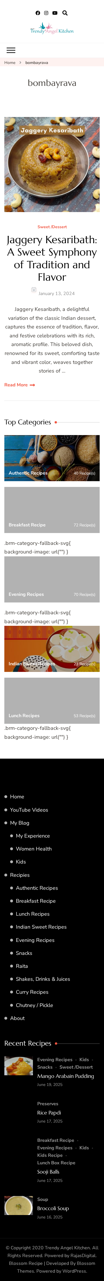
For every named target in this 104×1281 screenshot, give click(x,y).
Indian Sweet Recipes (41, 926)
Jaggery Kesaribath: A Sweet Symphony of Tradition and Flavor (52, 258)
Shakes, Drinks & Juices (43, 979)
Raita (22, 966)
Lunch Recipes (33, 913)
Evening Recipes (35, 940)
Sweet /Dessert (52, 227)
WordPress (74, 1271)
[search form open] (65, 13)
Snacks (24, 953)
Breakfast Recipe (36, 901)
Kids (21, 861)
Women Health (34, 848)
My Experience (33, 835)
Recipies (20, 875)
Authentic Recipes (37, 888)
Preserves (47, 1104)
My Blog (19, 822)
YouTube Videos (29, 809)
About (17, 1018)
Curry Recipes (32, 992)
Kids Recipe (50, 1155)
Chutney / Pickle (34, 1005)
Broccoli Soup (53, 1208)
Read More (16, 385)
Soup (42, 1199)
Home (17, 796)
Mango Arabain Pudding (65, 1076)
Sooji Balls (48, 1171)
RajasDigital (83, 1255)
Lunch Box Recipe (56, 1163)
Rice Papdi (49, 1112)
